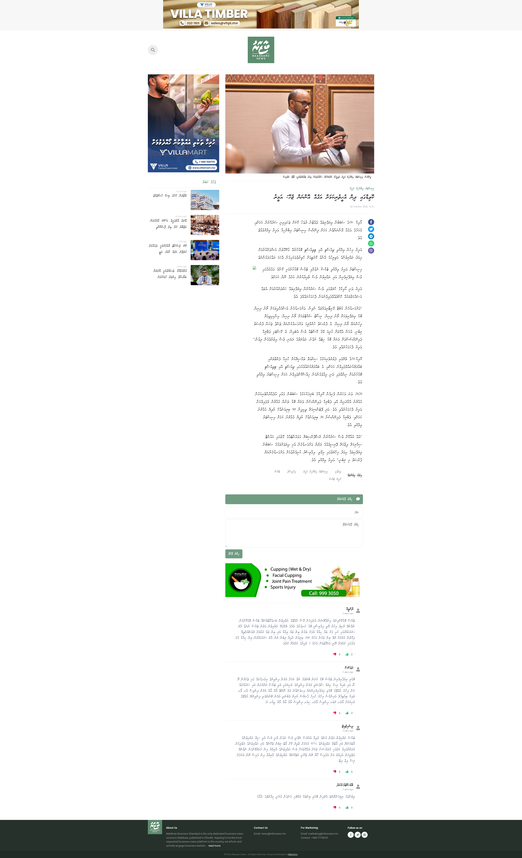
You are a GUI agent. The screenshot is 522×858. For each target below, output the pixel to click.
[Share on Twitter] (371, 229)
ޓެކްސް (277, 471)
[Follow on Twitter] (358, 835)
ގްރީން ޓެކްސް (335, 479)
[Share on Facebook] (371, 222)
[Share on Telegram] (371, 236)
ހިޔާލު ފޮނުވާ (233, 553)
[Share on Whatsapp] (371, 243)
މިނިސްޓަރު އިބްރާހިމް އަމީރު (362, 188)
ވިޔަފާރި (338, 471)
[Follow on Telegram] (365, 835)
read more (214, 845)
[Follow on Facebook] (351, 835)
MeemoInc (293, 854)
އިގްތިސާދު (291, 471)
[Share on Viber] (371, 251)
